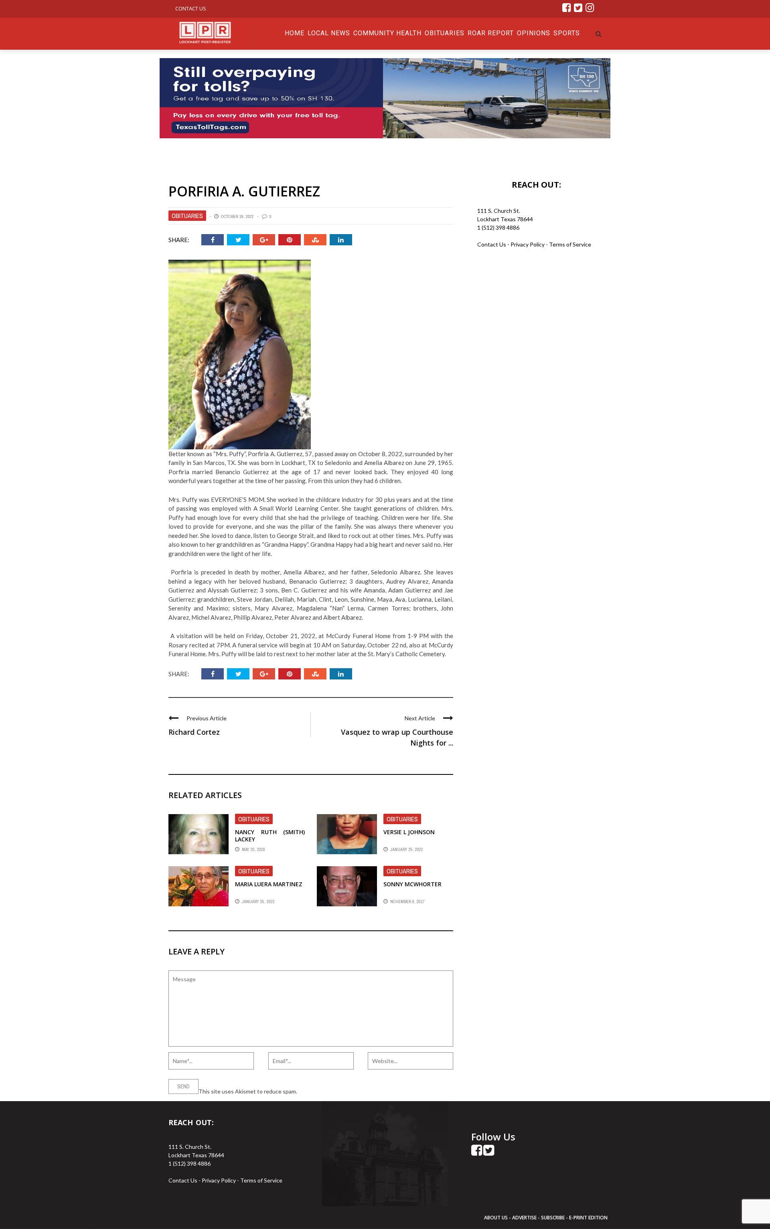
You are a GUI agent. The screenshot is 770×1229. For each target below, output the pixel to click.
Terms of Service (570, 244)
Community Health (387, 33)
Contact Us (190, 8)
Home (294, 33)
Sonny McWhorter (412, 884)
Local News (329, 33)
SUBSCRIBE (553, 1217)
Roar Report (491, 33)
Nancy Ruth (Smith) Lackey (270, 835)
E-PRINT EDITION (588, 1217)
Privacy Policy (528, 244)
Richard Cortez (194, 732)
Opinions (533, 33)
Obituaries (444, 33)
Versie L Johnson (409, 832)
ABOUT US (496, 1217)
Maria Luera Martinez (268, 884)
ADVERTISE (524, 1217)
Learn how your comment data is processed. (353, 1091)
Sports (566, 33)
